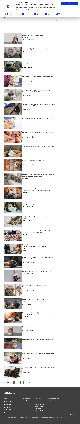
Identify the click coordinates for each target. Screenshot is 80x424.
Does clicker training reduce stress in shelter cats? (33, 161)
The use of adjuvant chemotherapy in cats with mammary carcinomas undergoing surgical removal (38, 203)
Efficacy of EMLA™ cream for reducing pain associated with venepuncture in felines (36, 300)
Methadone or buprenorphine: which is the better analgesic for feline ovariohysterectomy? (38, 49)
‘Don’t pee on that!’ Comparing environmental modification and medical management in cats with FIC (39, 105)
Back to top (73, 414)
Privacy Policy (38, 400)
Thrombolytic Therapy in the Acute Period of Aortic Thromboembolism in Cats (38, 218)
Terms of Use (38, 408)
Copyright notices (39, 410)
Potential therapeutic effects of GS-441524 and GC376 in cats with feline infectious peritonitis (37, 258)
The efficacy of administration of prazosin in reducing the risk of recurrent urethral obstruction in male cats (37, 232)
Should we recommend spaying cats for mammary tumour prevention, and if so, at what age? (38, 147)
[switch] (36, 14)
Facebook (49, 402)
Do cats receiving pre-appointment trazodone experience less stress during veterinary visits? (37, 119)
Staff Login (25, 402)
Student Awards (27, 400)
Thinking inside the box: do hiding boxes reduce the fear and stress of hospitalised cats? (38, 63)
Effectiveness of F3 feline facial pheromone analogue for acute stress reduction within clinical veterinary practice (38, 175)
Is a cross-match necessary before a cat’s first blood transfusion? (36, 271)
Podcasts (49, 400)
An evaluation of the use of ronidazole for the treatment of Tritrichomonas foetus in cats (36, 286)
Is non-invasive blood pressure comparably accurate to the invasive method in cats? (37, 77)
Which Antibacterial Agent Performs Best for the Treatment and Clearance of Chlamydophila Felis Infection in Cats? (37, 91)
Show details (65, 14)
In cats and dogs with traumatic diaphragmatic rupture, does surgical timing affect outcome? (38, 314)
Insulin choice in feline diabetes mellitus (31, 327)
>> (32, 382)
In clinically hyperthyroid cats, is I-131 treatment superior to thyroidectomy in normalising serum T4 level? (36, 35)
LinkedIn (49, 406)
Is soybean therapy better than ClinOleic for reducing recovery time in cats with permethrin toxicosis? (38, 340)
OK (69, 3)
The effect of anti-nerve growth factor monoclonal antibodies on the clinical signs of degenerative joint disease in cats (38, 354)
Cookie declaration (39, 406)
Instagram (49, 404)
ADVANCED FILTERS (10, 25)
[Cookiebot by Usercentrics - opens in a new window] (8, 14)
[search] (56, 20)
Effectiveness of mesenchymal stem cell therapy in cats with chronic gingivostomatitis (38, 133)
